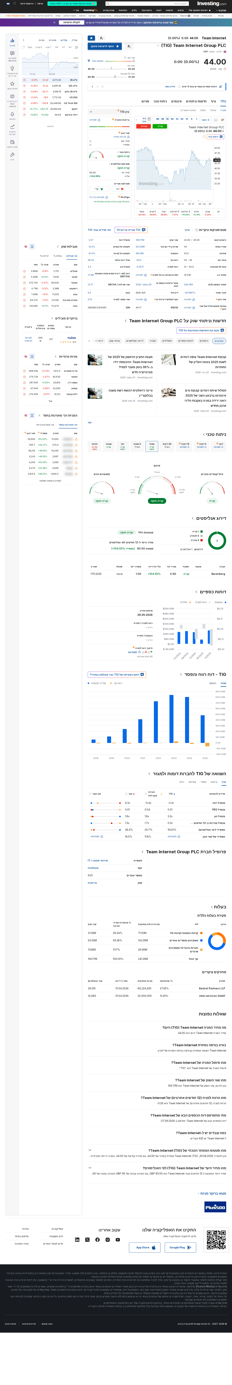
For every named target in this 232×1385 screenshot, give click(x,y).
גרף (213, 101)
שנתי (223, 683)
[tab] (218, 446)
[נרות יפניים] (223, 120)
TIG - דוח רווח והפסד (205, 674)
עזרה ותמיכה (22, 1243)
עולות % (57, 256)
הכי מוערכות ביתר (45, 424)
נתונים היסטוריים (188, 110)
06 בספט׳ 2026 (144, 284)
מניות (221, 15)
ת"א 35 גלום (71, 91)
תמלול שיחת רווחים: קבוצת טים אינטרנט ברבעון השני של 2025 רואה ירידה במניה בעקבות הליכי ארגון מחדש (205, 398)
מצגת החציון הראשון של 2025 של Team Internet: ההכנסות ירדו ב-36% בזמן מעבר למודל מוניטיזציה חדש (130, 364)
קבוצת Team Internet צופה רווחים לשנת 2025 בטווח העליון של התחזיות (203, 362)
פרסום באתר (22, 1236)
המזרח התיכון (70, 15)
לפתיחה (172, 836)
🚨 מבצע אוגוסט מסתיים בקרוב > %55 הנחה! (72, 3)
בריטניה (92, 882)
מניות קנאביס (105, 15)
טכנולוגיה (93, 867)
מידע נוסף (170, 86)
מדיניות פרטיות (29, 1323)
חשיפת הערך (97, 61)
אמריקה (92, 15)
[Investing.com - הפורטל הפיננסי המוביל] (212, 3)
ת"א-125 (73, 85)
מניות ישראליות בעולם (124, 15)
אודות (25, 1228)
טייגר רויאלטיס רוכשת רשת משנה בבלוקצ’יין (131, 393)
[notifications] (15, 3)
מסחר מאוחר (143, 15)
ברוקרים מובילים (66, 318)
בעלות (203, 110)
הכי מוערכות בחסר (68, 424)
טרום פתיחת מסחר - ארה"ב (164, 15)
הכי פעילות (71, 256)
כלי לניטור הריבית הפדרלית (40, 15)
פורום (145, 101)
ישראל (196, 15)
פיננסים (176, 101)
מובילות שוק (69, 246)
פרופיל (213, 110)
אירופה (82, 15)
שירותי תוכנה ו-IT (98, 860)
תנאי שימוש (47, 1323)
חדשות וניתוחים (196, 101)
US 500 (73, 97)
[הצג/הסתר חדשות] (149, 119)
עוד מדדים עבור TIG (99, 229)
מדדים (64, 40)
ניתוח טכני (160, 101)
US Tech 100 (70, 103)
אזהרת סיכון (10, 1323)
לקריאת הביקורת (28, 339)
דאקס (74, 109)
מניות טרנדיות (68, 356)
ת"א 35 (73, 80)
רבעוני (212, 683)
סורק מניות (108, 10)
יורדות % (44, 256)
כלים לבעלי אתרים (53, 1243)
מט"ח (74, 40)
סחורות (52, 40)
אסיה (58, 15)
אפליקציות (57, 1228)
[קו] (216, 120)
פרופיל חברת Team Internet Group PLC (186, 851)
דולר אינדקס (71, 114)
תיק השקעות (56, 1236)
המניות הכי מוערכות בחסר (60, 415)
